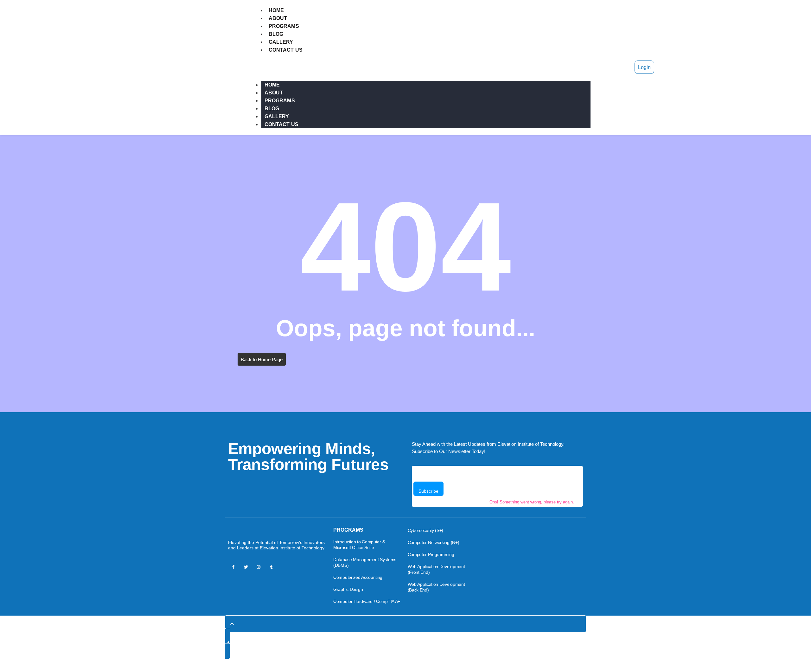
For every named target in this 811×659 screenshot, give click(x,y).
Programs (284, 26)
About (278, 18)
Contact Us (286, 50)
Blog (276, 34)
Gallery (281, 42)
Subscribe (428, 491)
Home (276, 10)
